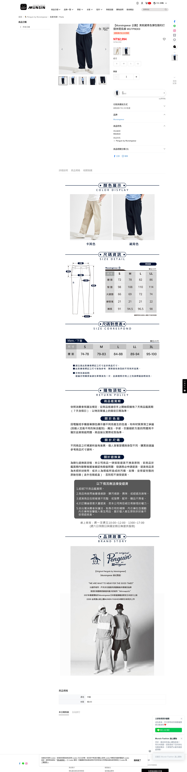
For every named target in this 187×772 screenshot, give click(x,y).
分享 (118, 156)
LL (138, 64)
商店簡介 (72, 768)
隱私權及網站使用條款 (76, 771)
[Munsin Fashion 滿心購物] (32, 7)
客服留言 (108, 768)
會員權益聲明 (109, 771)
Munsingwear (118, 119)
